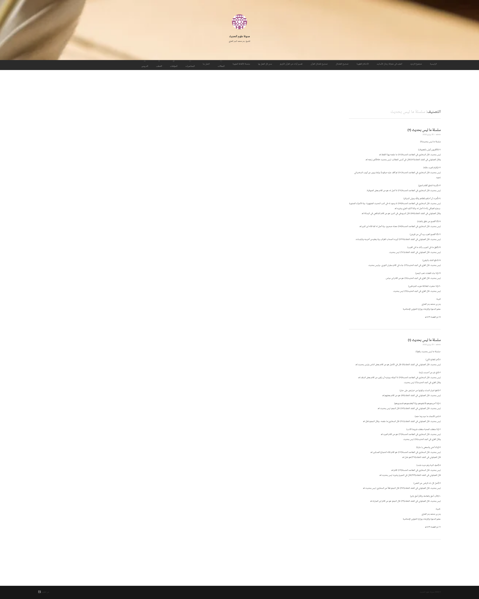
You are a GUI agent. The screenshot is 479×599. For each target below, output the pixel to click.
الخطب (159, 66)
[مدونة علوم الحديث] (239, 33)
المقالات (221, 66)
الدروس (144, 66)
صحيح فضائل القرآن (319, 64)
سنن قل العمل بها (265, 64)
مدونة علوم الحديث (239, 36)
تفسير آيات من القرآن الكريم (291, 64)
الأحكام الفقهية (363, 64)
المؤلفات (173, 66)
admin (438, 134)
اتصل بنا (206, 64)
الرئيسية (433, 64)
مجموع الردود (416, 64)
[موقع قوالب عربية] (39, 592)
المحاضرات (190, 66)
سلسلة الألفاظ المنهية (241, 64)
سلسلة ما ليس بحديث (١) (424, 340)
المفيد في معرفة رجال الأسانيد (389, 64)
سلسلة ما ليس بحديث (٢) (424, 130)
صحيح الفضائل (342, 64)
